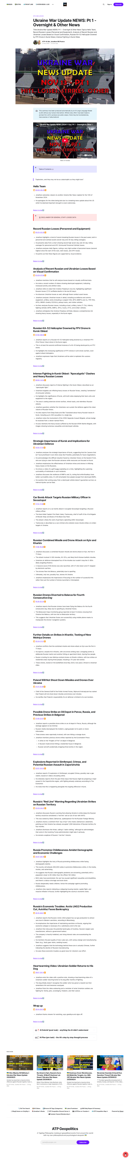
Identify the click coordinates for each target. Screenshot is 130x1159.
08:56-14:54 (39, 380)
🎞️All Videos (36, 1108)
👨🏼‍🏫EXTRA (18, 4)
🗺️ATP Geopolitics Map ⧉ (100, 1111)
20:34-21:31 (39, 641)
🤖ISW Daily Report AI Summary (90, 1108)
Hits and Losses (38, 16)
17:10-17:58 (39, 504)
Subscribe (118, 4)
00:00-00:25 (39, 190)
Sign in (109, 4)
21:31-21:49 (39, 687)
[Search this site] (103, 4)
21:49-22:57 (39, 718)
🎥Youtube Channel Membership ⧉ (59, 1114)
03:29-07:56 (39, 275)
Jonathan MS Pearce (58, 41)
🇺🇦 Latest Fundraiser (71, 1108)
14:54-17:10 (39, 447)
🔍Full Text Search (24, 1108)
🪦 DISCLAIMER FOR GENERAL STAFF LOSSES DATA (57, 217)
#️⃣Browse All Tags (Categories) (52, 1108)
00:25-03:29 (39, 232)
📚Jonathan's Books (38, 1111)
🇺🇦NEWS (9, 4)
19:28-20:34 (39, 601)
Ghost (121, 1111)
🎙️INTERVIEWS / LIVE (42, 4)
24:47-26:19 (39, 857)
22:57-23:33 (39, 768)
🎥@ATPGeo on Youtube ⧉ (80, 1111)
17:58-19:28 (39, 547)
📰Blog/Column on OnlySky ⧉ (20, 1111)
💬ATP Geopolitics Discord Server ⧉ (58, 1111)
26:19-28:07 (39, 913)
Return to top (37, 210)
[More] (52, 4)
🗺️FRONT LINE (28, 4)
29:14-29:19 (39, 1009)
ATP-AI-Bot (46, 41)
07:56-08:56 (39, 335)
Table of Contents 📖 (46, 169)
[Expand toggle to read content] (94, 1030)
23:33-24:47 (39, 808)
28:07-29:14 (39, 972)
